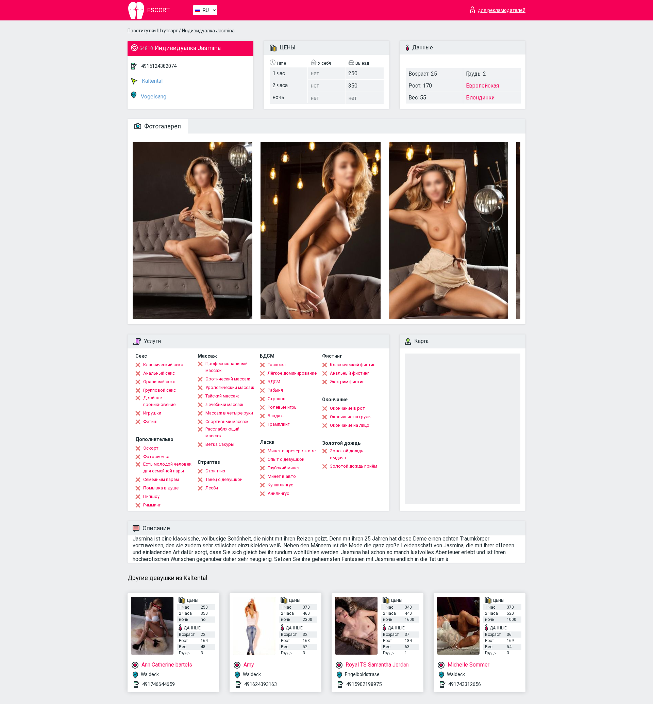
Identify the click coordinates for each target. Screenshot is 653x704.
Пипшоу (151, 496)
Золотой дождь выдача (346, 454)
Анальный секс (159, 373)
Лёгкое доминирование (292, 373)
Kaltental (151, 81)
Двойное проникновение (159, 401)
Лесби (211, 487)
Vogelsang (152, 96)
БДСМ (274, 381)
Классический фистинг (353, 364)
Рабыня (275, 390)
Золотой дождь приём (353, 466)
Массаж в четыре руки (229, 413)
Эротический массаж (227, 378)
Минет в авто (282, 476)
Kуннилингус (280, 484)
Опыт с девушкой (286, 459)
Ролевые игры (283, 407)
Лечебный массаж (224, 404)
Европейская (482, 85)
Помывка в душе (161, 487)
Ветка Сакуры (219, 444)
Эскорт (150, 448)
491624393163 (260, 684)
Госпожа (277, 364)
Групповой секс (159, 390)
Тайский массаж (222, 395)
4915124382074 (159, 66)
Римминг (152, 504)
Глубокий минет (284, 467)
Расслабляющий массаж (222, 432)
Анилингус (278, 493)
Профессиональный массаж (226, 367)
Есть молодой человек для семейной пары (167, 467)
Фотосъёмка (156, 456)
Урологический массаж (229, 387)
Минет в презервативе (292, 450)
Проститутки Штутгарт (153, 30)
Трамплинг (278, 424)
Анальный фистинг (349, 373)
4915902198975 (364, 684)
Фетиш (150, 421)
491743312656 (464, 684)
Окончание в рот (347, 408)
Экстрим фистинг (348, 381)
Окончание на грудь (350, 416)
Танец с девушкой (223, 479)
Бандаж (276, 415)
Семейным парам (161, 479)
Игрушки (152, 413)
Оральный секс (159, 381)
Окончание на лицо (349, 425)
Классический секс (163, 364)
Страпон (276, 398)
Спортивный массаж (226, 421)
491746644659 (158, 684)
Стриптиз (215, 470)
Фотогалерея (162, 126)
